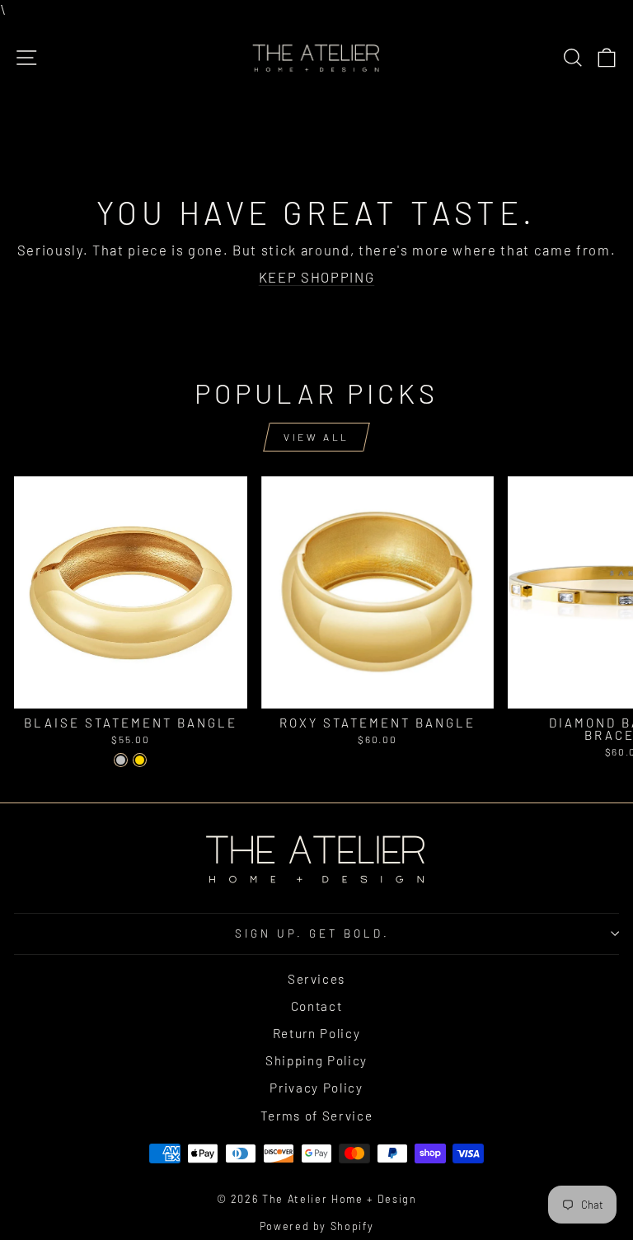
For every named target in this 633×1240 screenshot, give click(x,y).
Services (316, 978)
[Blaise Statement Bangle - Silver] (121, 760)
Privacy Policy (316, 1087)
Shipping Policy (316, 1060)
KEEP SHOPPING (317, 277)
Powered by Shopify (317, 1226)
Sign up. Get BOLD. (312, 933)
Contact (317, 1006)
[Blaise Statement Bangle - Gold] (140, 760)
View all (316, 436)
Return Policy (317, 1033)
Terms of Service (316, 1115)
